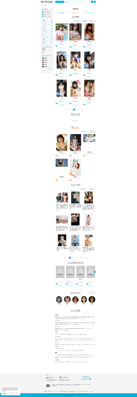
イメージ (44, 34)
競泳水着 (70, 334)
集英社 (86, 316)
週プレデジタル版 (47, 13)
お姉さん (64, 344)
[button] (94, 271)
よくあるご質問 (80, 391)
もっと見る (92, 292)
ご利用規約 (45, 391)
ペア (57, 350)
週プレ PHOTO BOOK (59, 322)
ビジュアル (45, 31)
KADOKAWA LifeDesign (74, 316)
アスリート (79, 357)
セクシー (92, 344)
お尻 (71, 338)
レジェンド (66, 357)
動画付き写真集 (72, 328)
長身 (90, 338)
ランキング (44, 50)
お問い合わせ (86, 391)
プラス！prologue (66, 328)
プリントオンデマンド (88, 328)
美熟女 (70, 344)
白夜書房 (73, 318)
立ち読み (61, 47)
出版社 (44, 20)
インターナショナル (82, 340)
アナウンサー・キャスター (77, 356)
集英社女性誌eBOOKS (59, 324)
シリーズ (44, 25)
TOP (41, 5)
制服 (64, 334)
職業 (44, 39)
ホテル (74, 350)
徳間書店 (64, 318)
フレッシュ (64, 340)
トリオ (62, 350)
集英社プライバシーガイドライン (53, 391)
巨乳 (65, 338)
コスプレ (58, 334)
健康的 (58, 340)
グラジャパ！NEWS (47, 16)
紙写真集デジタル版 (59, 328)
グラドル (58, 354)
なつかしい (77, 344)
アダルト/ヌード (85, 357)
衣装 (44, 28)
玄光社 (80, 316)
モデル (77, 354)
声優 (82, 354)
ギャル (89, 340)
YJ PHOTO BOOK (67, 322)
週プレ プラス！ (47, 14)
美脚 (85, 338)
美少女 (58, 344)
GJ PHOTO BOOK (74, 322)
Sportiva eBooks (76, 324)
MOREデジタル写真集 (82, 322)
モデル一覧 (49, 68)
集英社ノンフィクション (68, 324)
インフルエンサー (88, 356)
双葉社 (77, 318)
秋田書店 (57, 316)
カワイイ (84, 344)
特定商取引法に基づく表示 (64, 391)
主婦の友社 (89, 316)
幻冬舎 (83, 316)
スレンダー (59, 338)
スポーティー (72, 340)
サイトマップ (91, 391)
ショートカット (78, 338)
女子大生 (88, 354)
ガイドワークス (62, 316)
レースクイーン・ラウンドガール (62, 356)
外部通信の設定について (73, 391)
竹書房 (61, 318)
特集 (43, 52)
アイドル (66, 354)
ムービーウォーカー (82, 318)
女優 (71, 354)
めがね (76, 334)
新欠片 (67, 318)
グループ (68, 350)
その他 (44, 42)
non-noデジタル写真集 (91, 322)
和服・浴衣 (83, 334)
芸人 (73, 357)
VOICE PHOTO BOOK (80, 328)
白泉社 (70, 318)
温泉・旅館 (81, 350)
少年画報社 (57, 318)
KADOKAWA (67, 316)
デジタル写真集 (46, 11)
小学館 (93, 316)
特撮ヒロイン (59, 357)
